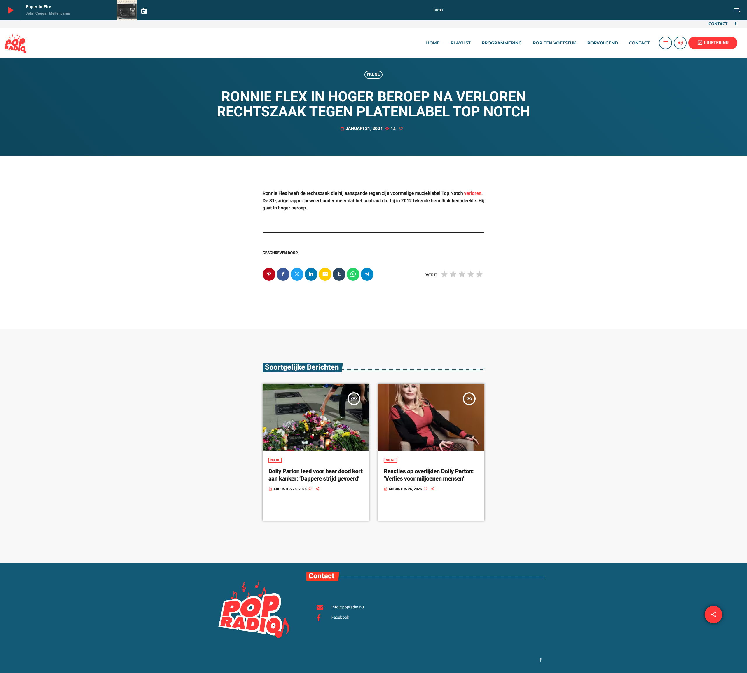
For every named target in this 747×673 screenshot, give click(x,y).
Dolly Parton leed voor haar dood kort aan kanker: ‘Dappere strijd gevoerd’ (315, 475)
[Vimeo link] (15, 43)
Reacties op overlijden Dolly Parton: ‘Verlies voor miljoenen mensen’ (429, 475)
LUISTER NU (713, 43)
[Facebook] (735, 24)
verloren (472, 193)
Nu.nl (373, 74)
